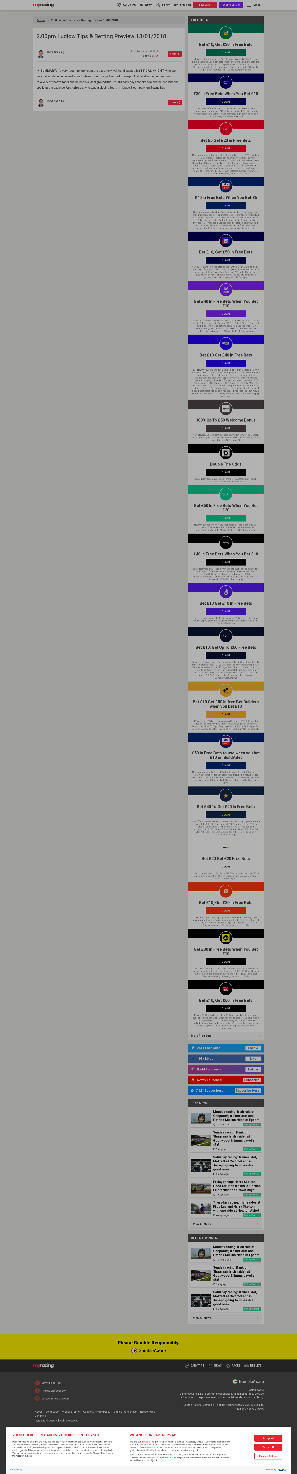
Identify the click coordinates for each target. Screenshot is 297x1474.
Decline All (268, 1447)
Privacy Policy (16, 1469)
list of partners (163, 1457)
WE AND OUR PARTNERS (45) (154, 1435)
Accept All (268, 1438)
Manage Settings (268, 1456)
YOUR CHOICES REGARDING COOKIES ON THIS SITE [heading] (56, 1435)
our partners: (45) (146, 1441)
